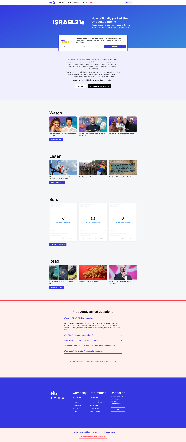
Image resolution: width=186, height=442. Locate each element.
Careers (75, 411)
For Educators (95, 411)
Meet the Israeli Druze (86, 177)
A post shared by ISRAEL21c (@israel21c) (63, 238)
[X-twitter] (63, 398)
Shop (85, 2)
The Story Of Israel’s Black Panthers (121, 177)
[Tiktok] (51, 398)
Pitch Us (75, 408)
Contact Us (77, 397)
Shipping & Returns (96, 403)
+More (91, 2)
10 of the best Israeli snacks (88, 282)
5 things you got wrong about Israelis (121, 134)
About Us (76, 403)
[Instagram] (59, 398)
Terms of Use (94, 397)
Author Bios (77, 405)
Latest (61, 2)
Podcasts (77, 2)
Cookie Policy (94, 405)
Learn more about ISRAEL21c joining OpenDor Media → (93, 80)
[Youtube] (55, 398)
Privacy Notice (95, 400)
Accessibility (94, 408)
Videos (69, 2)
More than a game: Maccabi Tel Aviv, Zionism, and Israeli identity (61, 178)
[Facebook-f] (67, 398)
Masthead (76, 400)
